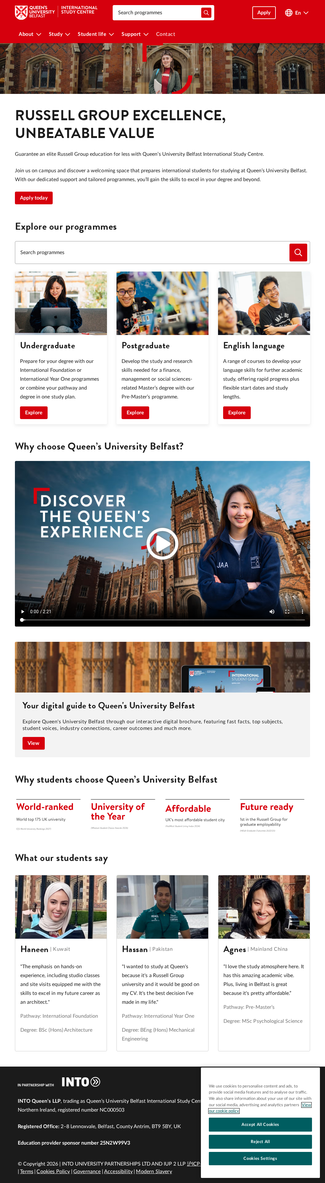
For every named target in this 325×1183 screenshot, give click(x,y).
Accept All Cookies (260, 1124)
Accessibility (118, 1171)
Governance (87, 1171)
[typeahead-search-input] (206, 13)
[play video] (162, 543)
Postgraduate (146, 345)
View (34, 743)
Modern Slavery (154, 1171)
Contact (166, 34)
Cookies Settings (260, 1158)
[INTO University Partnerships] (59, 1081)
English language (254, 345)
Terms (26, 1171)
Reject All (260, 1142)
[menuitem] (30, 34)
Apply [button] (264, 12)
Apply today (34, 197)
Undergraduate (47, 345)
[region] (260, 1123)
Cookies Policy (53, 1171)
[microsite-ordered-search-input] (298, 252)
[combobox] (163, 12)
